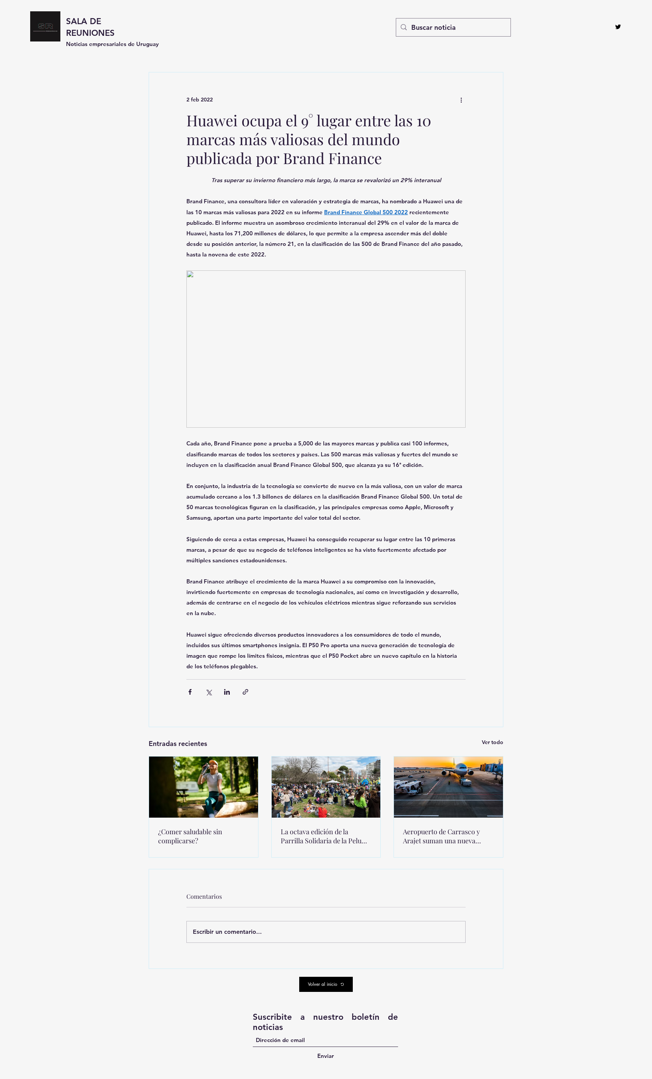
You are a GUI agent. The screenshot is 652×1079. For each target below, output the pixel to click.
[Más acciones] (461, 99)
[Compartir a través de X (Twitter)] (208, 691)
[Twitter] (618, 27)
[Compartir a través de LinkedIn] (227, 691)
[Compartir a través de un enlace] (245, 691)
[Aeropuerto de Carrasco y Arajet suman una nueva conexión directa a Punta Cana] (448, 787)
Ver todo (492, 742)
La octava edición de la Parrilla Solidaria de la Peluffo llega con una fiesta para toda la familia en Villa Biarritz (325, 836)
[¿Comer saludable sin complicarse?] (203, 787)
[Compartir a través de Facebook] (190, 691)
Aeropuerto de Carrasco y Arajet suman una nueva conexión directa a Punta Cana (441, 836)
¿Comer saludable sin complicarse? (190, 836)
